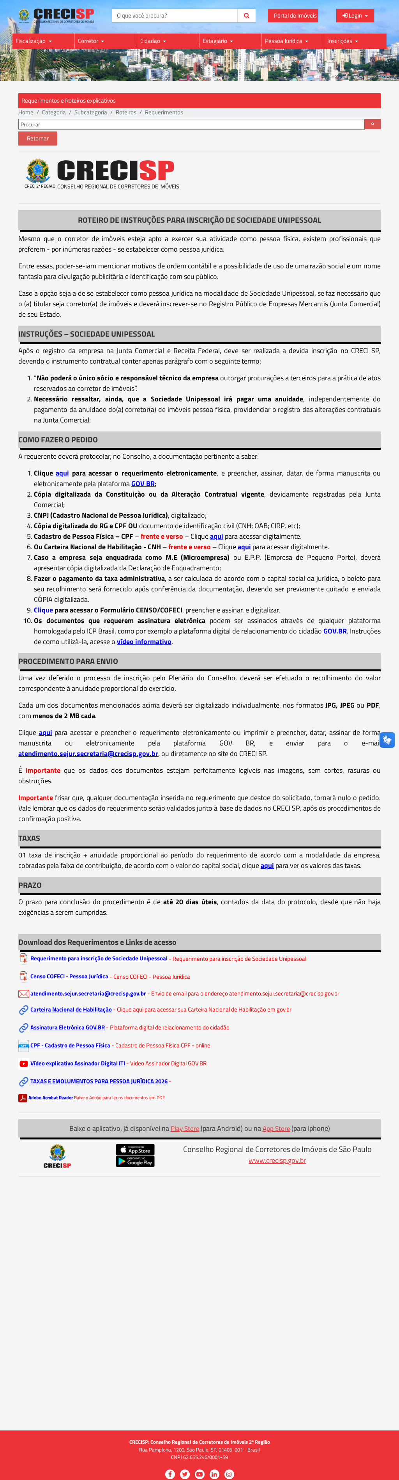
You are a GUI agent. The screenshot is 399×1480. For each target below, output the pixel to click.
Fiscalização (31, 40)
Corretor (88, 40)
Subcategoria (90, 112)
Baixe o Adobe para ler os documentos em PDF (119, 1097)
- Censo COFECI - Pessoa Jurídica (149, 976)
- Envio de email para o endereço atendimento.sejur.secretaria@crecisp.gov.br (243, 993)
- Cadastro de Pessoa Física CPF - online (160, 1045)
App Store (276, 1128)
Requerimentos (164, 112)
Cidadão (150, 40)
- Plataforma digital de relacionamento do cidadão (168, 1027)
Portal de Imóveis (295, 15)
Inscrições (340, 40)
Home (26, 112)
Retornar (38, 138)
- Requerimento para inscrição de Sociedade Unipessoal (237, 958)
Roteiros (126, 112)
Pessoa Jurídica (284, 40)
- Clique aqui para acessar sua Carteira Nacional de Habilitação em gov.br (202, 1009)
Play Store (185, 1128)
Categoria (54, 112)
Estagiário (215, 40)
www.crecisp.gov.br (277, 1160)
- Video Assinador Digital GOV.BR (166, 1063)
